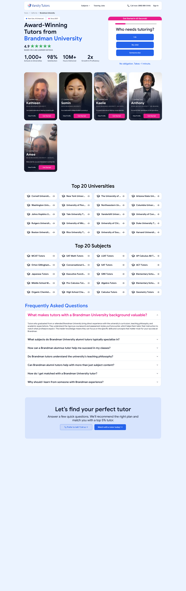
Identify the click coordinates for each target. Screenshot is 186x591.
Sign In (155, 6)
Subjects (84, 6)
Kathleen (33, 103)
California (34, 13)
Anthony (137, 103)
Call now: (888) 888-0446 (140, 6)
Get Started (47, 116)
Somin (66, 103)
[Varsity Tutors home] (39, 6)
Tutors (26, 13)
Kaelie (101, 103)
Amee (30, 154)
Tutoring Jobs (99, 6)
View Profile (32, 116)
